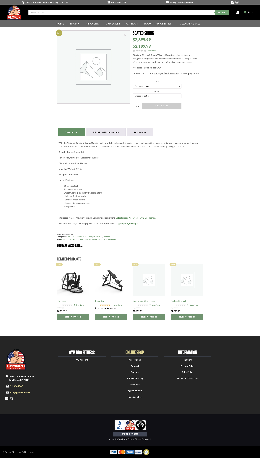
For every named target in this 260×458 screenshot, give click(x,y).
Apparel (135, 366)
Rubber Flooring (135, 378)
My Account (82, 359)
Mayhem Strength (78, 239)
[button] (125, 35)
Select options (73, 317)
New (87, 239)
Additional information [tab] (106, 132)
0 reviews (152, 50)
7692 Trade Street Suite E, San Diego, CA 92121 (47, 2)
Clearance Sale (190, 23)
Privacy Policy (188, 366)
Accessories (135, 359)
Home (60, 23)
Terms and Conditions (188, 378)
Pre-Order (88, 237)
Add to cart (161, 106)
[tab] (140, 132)
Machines (80, 237)
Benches (135, 372)
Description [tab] (71, 132)
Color (157, 82)
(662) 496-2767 (118, 2)
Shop (73, 23)
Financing (93, 23)
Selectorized (97, 237)
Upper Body (112, 239)
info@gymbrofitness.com (181, 2)
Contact (132, 23)
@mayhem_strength (128, 223)
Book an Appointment (159, 23)
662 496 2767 (16, 386)
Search (222, 13)
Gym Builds (113, 23)
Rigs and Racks (134, 390)
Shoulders (106, 237)
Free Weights (135, 396)
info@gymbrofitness (20, 392)
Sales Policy (188, 372)
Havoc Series (71, 237)
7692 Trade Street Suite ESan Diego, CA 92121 (22, 378)
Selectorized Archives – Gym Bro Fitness (136, 217)
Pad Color (157, 91)
